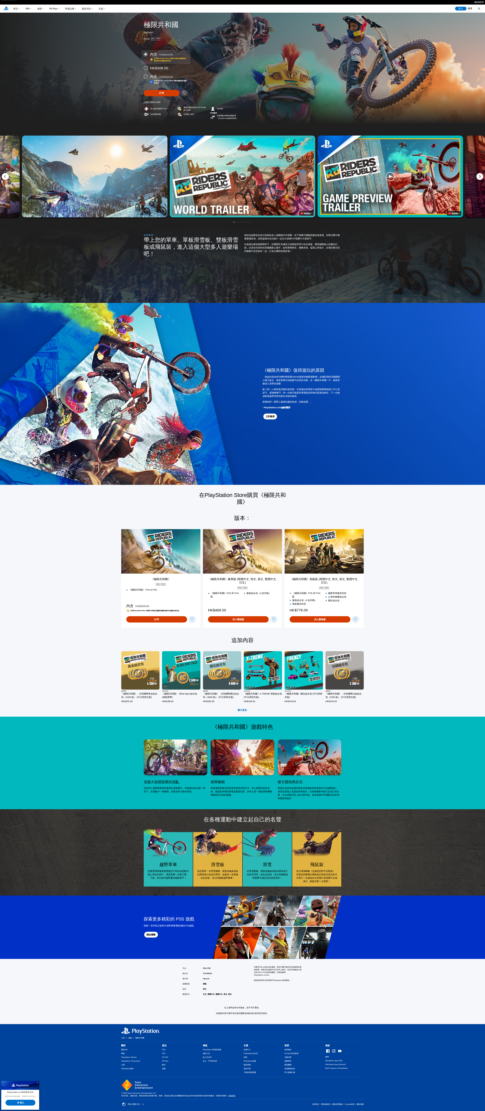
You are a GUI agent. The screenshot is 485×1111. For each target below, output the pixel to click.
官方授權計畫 (289, 1072)
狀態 (245, 1057)
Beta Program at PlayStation (336, 1068)
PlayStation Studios (129, 1057)
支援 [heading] (246, 1045)
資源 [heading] (286, 1045)
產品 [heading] (164, 1045)
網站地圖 (360, 1104)
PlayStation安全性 (251, 1053)
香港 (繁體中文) (134, 1104)
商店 (15, 8)
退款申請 (247, 1069)
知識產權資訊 (289, 1069)
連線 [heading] (327, 1045)
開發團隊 (288, 1065)
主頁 (123, 1038)
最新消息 (86, 8)
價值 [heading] (205, 1045)
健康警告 (288, 1061)
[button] (242, 176)
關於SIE (124, 1050)
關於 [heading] (123, 1045)
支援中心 (247, 1050)
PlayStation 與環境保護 (212, 1050)
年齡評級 (288, 1057)
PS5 (27, 8)
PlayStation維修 (250, 1061)
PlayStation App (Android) (335, 1064)
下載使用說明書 (250, 1072)
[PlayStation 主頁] (6, 8)
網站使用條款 (337, 1104)
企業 (123, 1065)
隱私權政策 (325, 1104)
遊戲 (39, 8)
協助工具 (206, 1053)
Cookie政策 (349, 1104)
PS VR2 (165, 1057)
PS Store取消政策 (291, 1053)
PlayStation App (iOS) (333, 1061)
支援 (101, 8)
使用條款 (288, 1050)
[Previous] (5, 176)
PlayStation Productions (130, 1061)
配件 (164, 1065)
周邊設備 (69, 8)
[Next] (479, 176)
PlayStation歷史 (127, 1069)
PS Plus (53, 8)
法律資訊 (315, 1104)
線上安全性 (207, 1057)
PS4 (163, 1053)
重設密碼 (247, 1065)
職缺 (123, 1053)
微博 (327, 1057)
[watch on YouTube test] (306, 213)
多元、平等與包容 (210, 1061)
